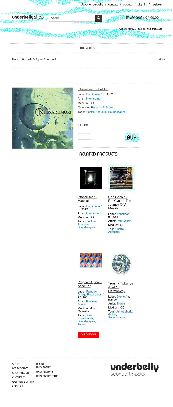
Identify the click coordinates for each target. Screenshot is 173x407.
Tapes (81, 324)
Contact (113, 4)
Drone (121, 296)
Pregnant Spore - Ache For (90, 284)
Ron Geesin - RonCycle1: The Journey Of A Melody (119, 202)
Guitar (112, 314)
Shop (15, 364)
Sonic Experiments (85, 317)
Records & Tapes (32, 59)
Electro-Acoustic (96, 111)
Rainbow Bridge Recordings (90, 293)
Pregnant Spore (87, 303)
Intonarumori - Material (87, 199)
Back (162, 59)
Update (127, 4)
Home (16, 59)
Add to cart (131, 138)
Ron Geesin (124, 220)
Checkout (18, 377)
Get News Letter (23, 381)
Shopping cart (21, 373)
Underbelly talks (47, 376)
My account (20, 368)
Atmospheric (124, 311)
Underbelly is (45, 372)
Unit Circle (93, 94)
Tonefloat (123, 213)
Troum (121, 303)
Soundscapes (117, 111)
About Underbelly (92, 4)
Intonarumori (94, 98)
